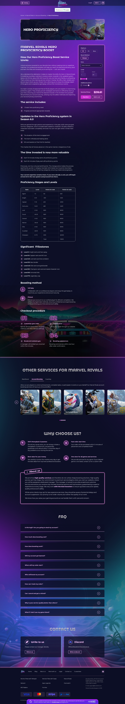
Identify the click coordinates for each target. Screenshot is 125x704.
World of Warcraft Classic (49, 678)
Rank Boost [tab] (25, 379)
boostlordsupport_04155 (96, 688)
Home (22, 15)
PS (88, 51)
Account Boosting (41, 15)
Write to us (29, 652)
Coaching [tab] (48, 379)
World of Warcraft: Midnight (29, 678)
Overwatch (67, 683)
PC (83, 51)
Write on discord (75, 652)
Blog (36, 671)
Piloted (84, 58)
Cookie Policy (56, 702)
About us (43, 671)
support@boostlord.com (95, 685)
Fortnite (44, 687)
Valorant (23, 683)
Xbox (94, 51)
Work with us (52, 671)
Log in (90, 2)
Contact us (68, 671)
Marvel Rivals (30, 15)
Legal (60, 671)
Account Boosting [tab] (37, 379)
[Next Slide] (108, 402)
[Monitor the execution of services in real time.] (88, 85)
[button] (62, 528)
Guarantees (77, 671)
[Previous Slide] (16, 402)
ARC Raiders (24, 687)
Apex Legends (46, 683)
